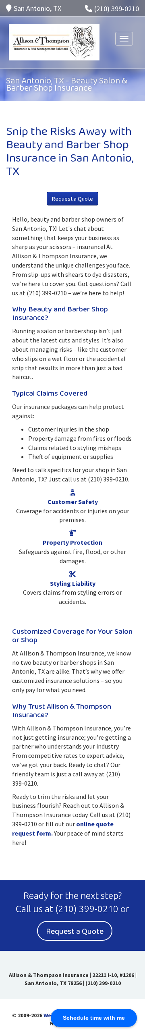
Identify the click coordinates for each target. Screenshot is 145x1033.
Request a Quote (72, 198)
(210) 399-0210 (116, 8)
